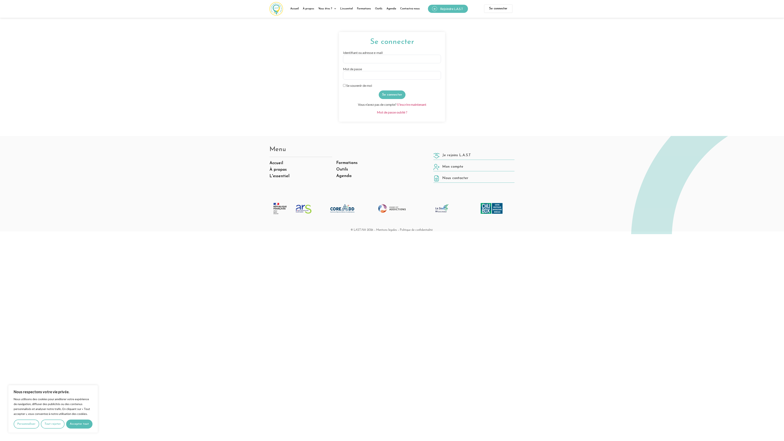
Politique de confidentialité (416, 230)
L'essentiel (280, 176)
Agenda (391, 8)
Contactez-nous (410, 8)
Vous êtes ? (325, 8)
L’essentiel (346, 8)
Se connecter (498, 8)
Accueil (294, 8)
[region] (53, 409)
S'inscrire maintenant (411, 104)
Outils (378, 8)
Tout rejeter (53, 423)
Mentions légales (386, 230)
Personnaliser (26, 423)
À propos (308, 8)
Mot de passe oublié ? (392, 112)
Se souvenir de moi (359, 85)
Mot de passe (352, 69)
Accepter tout (79, 423)
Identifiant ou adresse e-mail (363, 52)
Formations (364, 8)
